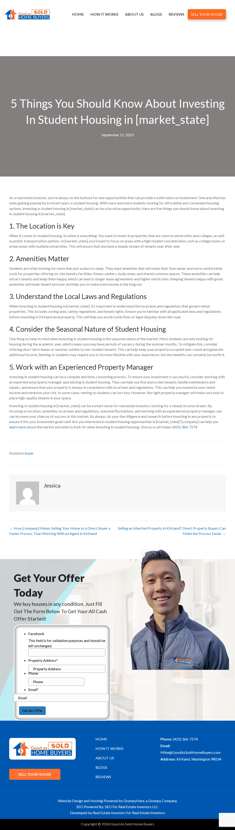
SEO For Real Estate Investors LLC (131, 806)
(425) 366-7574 (184, 427)
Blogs (156, 14)
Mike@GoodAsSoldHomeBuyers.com (190, 752)
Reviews (176, 14)
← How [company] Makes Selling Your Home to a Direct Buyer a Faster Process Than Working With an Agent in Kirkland (59, 531)
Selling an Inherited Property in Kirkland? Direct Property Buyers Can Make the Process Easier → (172, 531)
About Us (134, 14)
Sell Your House (207, 14)
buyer (29, 453)
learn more (17, 427)
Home (78, 14)
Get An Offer (32, 710)
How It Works (104, 14)
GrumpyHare (133, 800)
